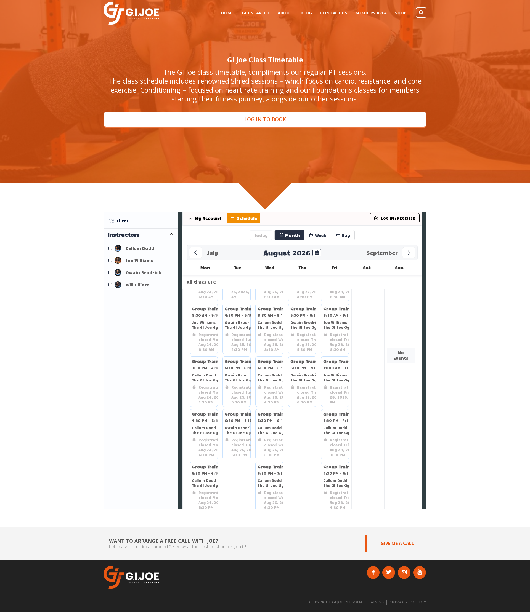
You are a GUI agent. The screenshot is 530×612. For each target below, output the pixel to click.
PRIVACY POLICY (407, 602)
